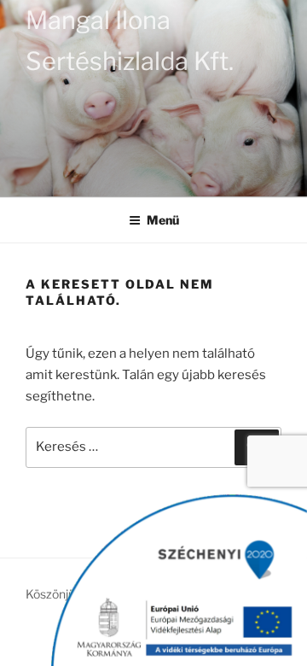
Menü (163, 220)
